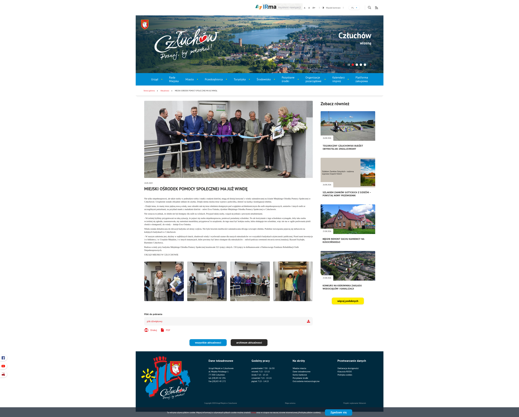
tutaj (253, 412)
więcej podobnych (347, 301)
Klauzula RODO (344, 371)
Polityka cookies (344, 374)
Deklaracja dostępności (348, 368)
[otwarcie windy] (164, 281)
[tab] (353, 64)
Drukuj (153, 330)
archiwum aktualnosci (249, 342)
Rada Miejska (174, 79)
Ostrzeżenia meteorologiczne (306, 381)
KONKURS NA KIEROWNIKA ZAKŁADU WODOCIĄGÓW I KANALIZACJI (342, 287)
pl (355, 8)
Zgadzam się (338, 412)
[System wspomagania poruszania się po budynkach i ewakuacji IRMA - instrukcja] (282, 9)
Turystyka (242, 82)
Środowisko (265, 82)
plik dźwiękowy (154, 321)
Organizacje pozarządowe (314, 81)
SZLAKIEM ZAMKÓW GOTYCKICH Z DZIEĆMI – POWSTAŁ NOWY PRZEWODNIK (347, 194)
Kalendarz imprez (340, 81)
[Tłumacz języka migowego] (258, 7)
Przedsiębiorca (214, 82)
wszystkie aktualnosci (208, 342)
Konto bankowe (300, 374)
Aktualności (164, 91)
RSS (376, 7)
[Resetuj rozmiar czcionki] (309, 7)
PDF (168, 330)
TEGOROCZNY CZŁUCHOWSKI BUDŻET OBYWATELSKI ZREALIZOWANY (343, 147)
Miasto (192, 82)
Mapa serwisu (290, 403)
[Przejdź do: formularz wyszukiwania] (369, 8)
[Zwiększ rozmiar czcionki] (313, 7)
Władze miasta (299, 368)
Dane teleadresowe (301, 371)
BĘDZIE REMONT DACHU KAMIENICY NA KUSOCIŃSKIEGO (343, 240)
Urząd (158, 82)
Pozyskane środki (290, 81)
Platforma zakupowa (361, 79)
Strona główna (149, 91)
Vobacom (362, 403)
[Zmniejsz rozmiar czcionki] (305, 7)
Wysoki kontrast (331, 7)
